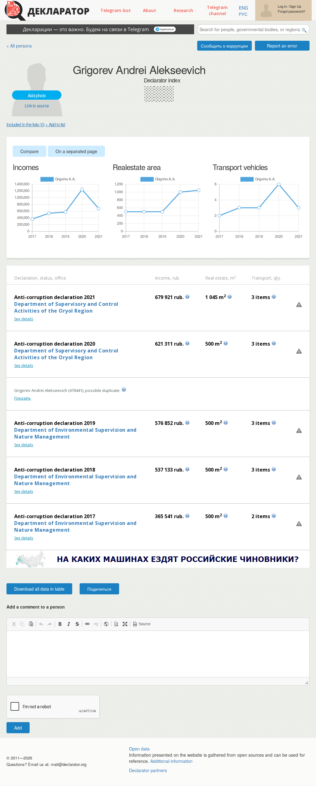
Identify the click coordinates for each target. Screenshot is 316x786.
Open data (139, 749)
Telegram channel (217, 10)
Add (18, 728)
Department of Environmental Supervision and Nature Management (75, 433)
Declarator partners (148, 770)
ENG (243, 8)
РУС (243, 14)
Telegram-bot (115, 10)
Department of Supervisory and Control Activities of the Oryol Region (66, 307)
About (149, 10)
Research (183, 10)
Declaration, (26, 278)
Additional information (171, 761)
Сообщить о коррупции (224, 46)
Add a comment (35, 607)
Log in (282, 6)
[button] (13, 624)
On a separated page (76, 151)
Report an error (282, 46)
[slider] (16, 249)
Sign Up (295, 6)
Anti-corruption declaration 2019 (54, 423)
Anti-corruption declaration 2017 (54, 516)
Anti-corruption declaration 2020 (54, 343)
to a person (53, 607)
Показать (22, 398)
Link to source (37, 105)
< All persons (19, 46)
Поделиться (99, 589)
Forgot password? (291, 11)
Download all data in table (39, 589)
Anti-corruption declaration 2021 (54, 297)
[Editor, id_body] (158, 654)
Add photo (37, 95)
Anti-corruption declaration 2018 (54, 469)
